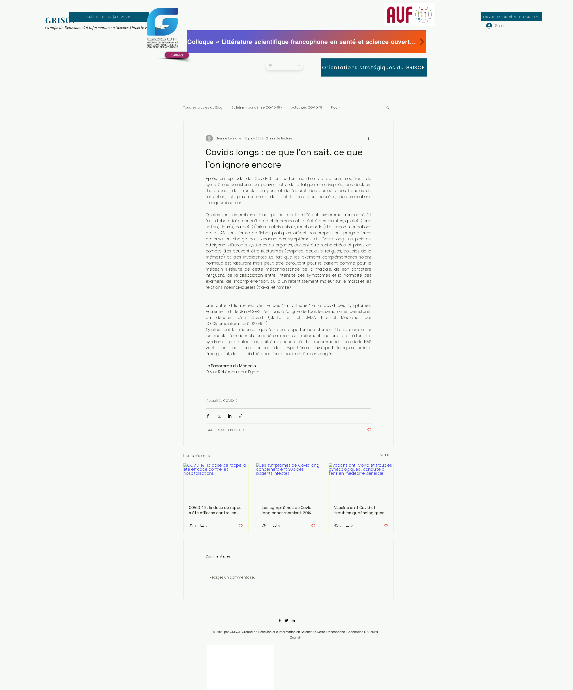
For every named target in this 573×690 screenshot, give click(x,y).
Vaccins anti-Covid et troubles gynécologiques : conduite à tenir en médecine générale (360, 510)
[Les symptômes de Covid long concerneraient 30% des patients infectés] (288, 481)
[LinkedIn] (293, 620)
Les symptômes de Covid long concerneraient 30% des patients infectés (287, 510)
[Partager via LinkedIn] (230, 416)
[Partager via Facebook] (208, 416)
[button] (388, 107)
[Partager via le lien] (241, 416)
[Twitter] (286, 620)
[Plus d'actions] (368, 138)
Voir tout (387, 455)
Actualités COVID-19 (306, 107)
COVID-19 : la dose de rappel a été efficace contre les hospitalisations (216, 510)
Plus (334, 107)
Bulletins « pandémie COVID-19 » (256, 107)
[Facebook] (280, 620)
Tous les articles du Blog (202, 107)
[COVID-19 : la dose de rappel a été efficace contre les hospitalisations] (216, 481)
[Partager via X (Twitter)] (219, 416)
